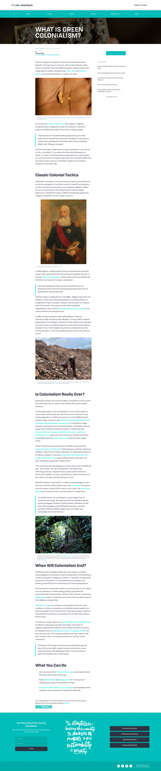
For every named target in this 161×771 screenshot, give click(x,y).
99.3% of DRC (40, 597)
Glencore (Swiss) (42, 432)
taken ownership (61, 438)
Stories (71, 14)
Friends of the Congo (64, 672)
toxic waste (75, 485)
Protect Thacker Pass (56, 124)
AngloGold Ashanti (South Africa (57, 423)
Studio (137, 14)
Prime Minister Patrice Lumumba (72, 308)
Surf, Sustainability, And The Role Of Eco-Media (111, 73)
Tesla (68, 71)
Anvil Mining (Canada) (69, 420)
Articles (42, 48)
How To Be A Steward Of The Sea (107, 84)
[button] (28, 14)
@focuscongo (49, 680)
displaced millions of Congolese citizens (69, 631)
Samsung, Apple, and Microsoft (48, 449)
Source (44, 119)
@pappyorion (64, 680)
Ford (73, 71)
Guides (49, 14)
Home (36, 48)
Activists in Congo (42, 605)
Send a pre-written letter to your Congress (56, 687)
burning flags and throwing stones (76, 622)
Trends (93, 14)
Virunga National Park (69, 556)
